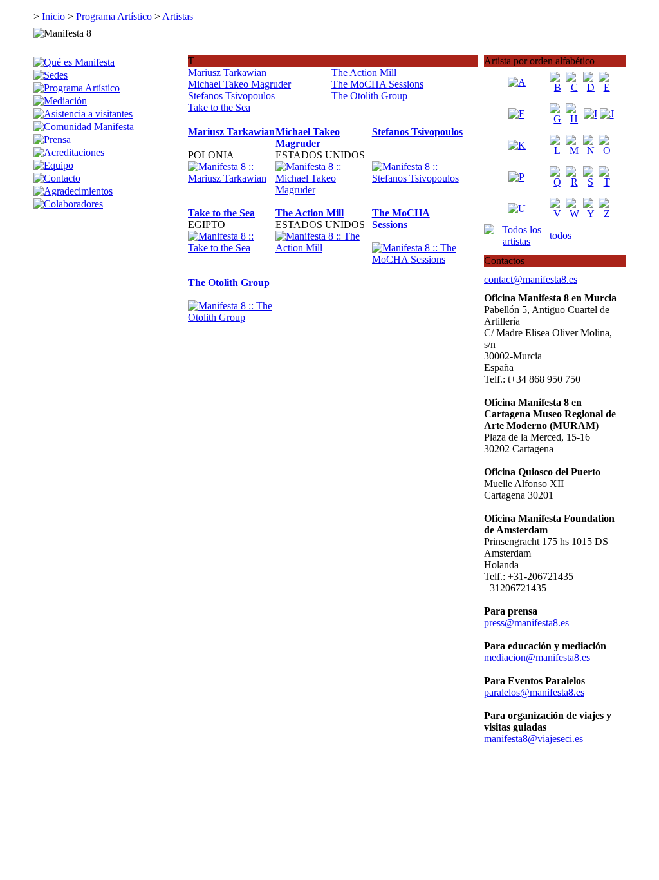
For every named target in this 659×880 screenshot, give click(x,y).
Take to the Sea (219, 107)
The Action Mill (363, 72)
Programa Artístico (114, 16)
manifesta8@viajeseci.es (533, 738)
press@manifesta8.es (526, 622)
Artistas (177, 16)
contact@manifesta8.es (530, 279)
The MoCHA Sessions (377, 84)
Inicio (53, 16)
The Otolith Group (369, 95)
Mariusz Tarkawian (227, 72)
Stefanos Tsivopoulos (231, 95)
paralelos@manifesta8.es (534, 692)
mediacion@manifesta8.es (537, 657)
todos (560, 235)
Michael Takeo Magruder (239, 84)
